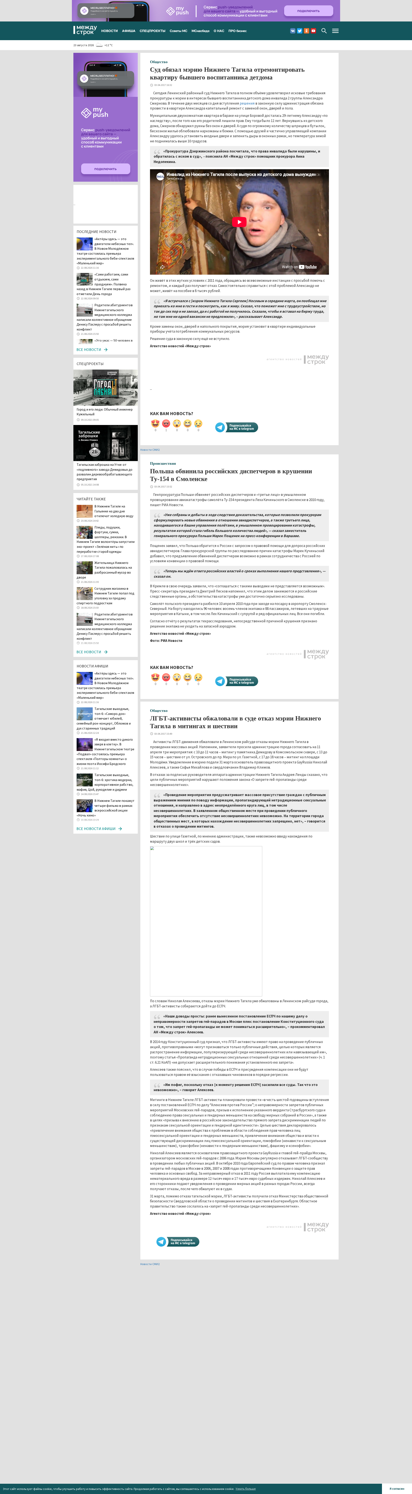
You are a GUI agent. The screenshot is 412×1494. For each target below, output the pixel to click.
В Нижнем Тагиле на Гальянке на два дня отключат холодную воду (114, 511)
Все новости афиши (95, 828)
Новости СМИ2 (150, 450)
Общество (159, 62)
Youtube (313, 31)
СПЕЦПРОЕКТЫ (152, 31)
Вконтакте (292, 31)
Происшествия (163, 463)
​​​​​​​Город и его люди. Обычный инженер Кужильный (105, 411)
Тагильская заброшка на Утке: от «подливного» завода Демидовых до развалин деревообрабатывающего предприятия (104, 471)
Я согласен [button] (397, 1489)
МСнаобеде (200, 31)
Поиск (324, 31)
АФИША (128, 31)
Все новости (88, 349)
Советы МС (178, 31)
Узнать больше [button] (246, 1489)
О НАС (219, 31)
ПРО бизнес (238, 31)
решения (247, 103)
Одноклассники (306, 31)
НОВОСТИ (109, 31)
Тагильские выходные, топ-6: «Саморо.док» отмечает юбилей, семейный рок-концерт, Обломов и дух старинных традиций (104, 718)
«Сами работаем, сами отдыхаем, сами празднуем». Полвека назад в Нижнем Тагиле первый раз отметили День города (103, 284)
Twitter (299, 31)
